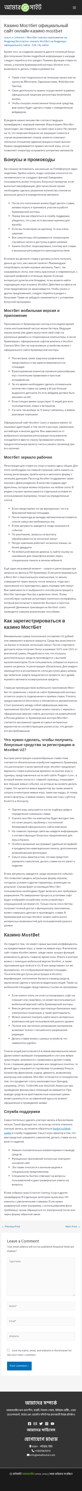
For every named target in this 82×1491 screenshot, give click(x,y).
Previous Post (11, 1226)
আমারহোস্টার (28, 1474)
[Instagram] (46, 1423)
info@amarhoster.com (42, 1455)
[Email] (35, 1423)
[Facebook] (29, 1423)
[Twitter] (41, 1423)
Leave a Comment (14, 37)
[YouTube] (52, 1423)
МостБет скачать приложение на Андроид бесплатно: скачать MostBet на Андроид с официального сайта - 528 (35, 41)
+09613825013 (43, 1451)
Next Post (73, 1226)
